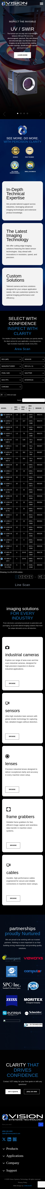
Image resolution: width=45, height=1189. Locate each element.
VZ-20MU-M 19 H (8, 466)
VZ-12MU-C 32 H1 (8, 510)
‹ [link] (13, 577)
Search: (19, 400)
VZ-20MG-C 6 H (8, 485)
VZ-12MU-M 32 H (8, 497)
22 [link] (40, 577)
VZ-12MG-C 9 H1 (8, 541)
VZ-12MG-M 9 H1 (8, 528)
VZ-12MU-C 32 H (8, 516)
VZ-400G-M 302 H (8, 453)
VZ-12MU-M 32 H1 (8, 491)
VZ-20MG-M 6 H (8, 478)
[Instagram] (15, 1139)
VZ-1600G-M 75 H (7, 428)
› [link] (43, 577)
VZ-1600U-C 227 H (8, 422)
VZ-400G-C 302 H (8, 460)
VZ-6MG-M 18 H (7, 553)
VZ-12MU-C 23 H (8, 522)
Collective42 (28, 1186)
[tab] (22, 349)
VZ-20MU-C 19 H (8, 472)
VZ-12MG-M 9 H (8, 535)
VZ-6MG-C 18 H (7, 560)
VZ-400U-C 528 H (8, 447)
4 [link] (27, 577)
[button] (41, 3)
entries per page (11, 394)
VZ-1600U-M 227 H (7, 416)
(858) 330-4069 (7, 1131)
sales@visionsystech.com (11, 1133)
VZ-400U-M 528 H (8, 441)
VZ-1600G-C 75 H (7, 435)
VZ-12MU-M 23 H (8, 503)
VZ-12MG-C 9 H (8, 547)
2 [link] (20, 577)
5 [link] (31, 577)
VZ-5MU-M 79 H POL (7, 566)
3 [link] (24, 577)
